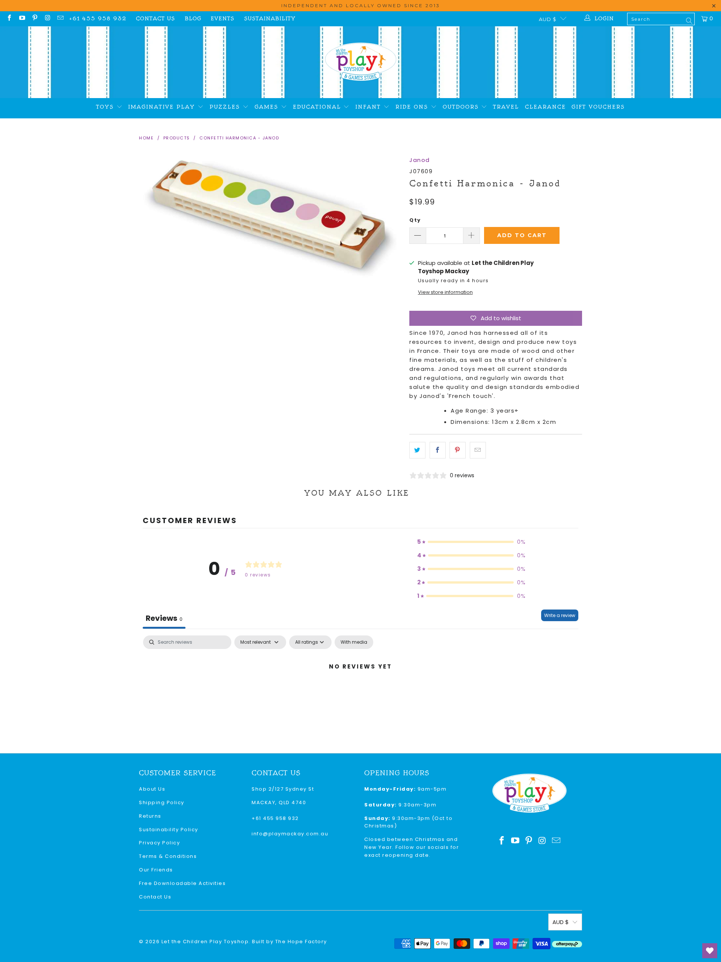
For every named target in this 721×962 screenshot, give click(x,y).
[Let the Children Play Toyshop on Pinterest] (34, 18)
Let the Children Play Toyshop (205, 941)
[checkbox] (354, 642)
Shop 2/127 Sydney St (283, 789)
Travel (506, 107)
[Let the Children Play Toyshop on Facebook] (9, 18)
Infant (369, 107)
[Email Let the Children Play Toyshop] (60, 18)
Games (268, 107)
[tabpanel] (360, 692)
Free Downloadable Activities (182, 883)
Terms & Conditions (168, 856)
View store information (445, 292)
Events (222, 18)
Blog (193, 18)
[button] (471, 541)
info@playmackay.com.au (290, 833)
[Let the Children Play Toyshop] (360, 62)
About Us (152, 789)
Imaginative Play (163, 107)
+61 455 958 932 (98, 18)
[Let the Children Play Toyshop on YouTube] (21, 18)
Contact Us (155, 18)
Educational (318, 107)
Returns (150, 816)
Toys (106, 107)
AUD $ (548, 19)
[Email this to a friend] (478, 450)
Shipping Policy (161, 802)
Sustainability (270, 18)
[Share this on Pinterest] (457, 450)
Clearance (545, 107)
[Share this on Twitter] (417, 450)
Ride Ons (413, 107)
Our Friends (156, 869)
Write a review (559, 615)
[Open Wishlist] (709, 950)
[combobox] (661, 19)
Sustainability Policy (168, 829)
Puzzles (226, 107)
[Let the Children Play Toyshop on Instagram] (47, 18)
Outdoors (462, 107)
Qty (415, 220)
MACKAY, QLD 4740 (279, 802)
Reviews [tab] (164, 618)
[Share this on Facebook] (438, 450)
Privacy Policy (159, 842)
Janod (419, 160)
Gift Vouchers (598, 107)
